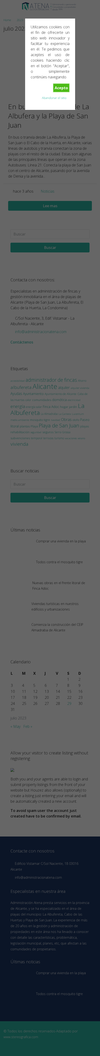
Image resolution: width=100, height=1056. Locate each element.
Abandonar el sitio (54, 98)
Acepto (61, 87)
